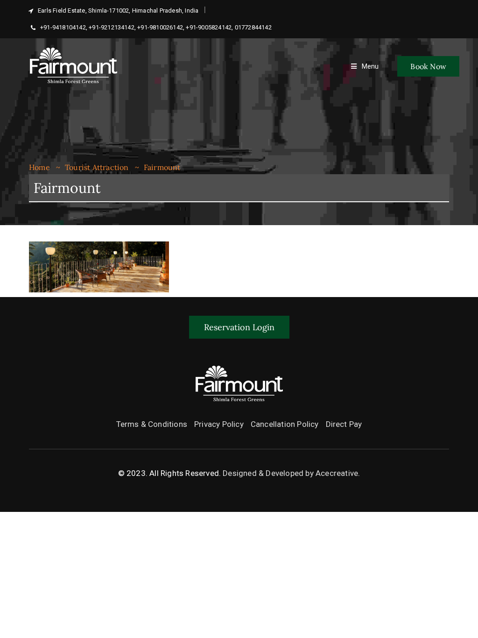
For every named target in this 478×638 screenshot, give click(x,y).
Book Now (428, 66)
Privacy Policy (219, 424)
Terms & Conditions (152, 424)
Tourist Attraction (97, 167)
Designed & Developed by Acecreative (290, 473)
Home (39, 167)
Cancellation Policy (285, 424)
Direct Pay (344, 424)
